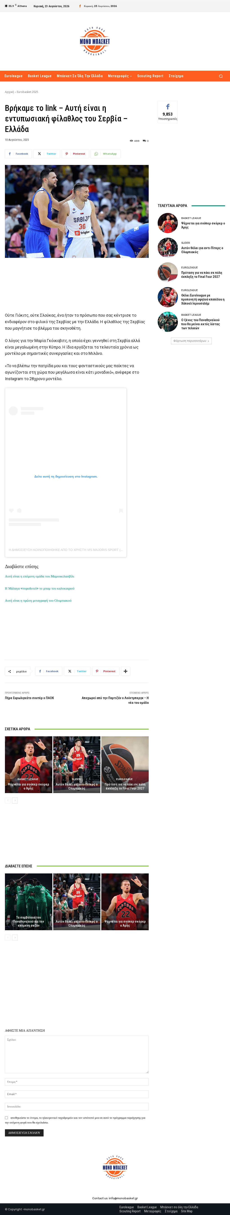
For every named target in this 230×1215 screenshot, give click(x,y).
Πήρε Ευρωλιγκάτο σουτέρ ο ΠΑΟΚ (29, 698)
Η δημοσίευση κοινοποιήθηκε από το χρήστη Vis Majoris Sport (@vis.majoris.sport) (82, 550)
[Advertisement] (77, 282)
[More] (125, 671)
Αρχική (9, 92)
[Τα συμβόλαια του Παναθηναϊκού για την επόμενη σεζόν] (28, 901)
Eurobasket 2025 (27, 92)
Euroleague (124, 779)
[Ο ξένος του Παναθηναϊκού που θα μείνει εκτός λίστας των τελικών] (168, 322)
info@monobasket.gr (123, 1198)
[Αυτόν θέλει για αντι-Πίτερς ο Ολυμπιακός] (77, 764)
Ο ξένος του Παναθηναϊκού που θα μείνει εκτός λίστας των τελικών (200, 324)
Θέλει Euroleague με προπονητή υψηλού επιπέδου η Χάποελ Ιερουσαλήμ (203, 299)
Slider (76, 779)
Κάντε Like (168, 104)
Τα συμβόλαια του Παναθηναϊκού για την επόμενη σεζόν (28, 921)
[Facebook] (80, 6)
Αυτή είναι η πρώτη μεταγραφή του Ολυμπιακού (38, 601)
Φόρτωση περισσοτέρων (189, 341)
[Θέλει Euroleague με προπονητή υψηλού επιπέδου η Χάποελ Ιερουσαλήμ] (168, 297)
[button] (220, 76)
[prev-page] (8, 800)
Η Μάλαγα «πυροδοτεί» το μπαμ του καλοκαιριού (39, 588)
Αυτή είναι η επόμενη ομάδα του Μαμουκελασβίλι (39, 576)
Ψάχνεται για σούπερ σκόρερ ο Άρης (28, 786)
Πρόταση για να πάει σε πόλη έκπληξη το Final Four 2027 (125, 786)
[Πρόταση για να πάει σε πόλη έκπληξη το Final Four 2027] (125, 764)
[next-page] (15, 800)
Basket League (28, 779)
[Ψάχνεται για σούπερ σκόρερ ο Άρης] (28, 764)
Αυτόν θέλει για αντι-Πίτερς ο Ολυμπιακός (77, 786)
